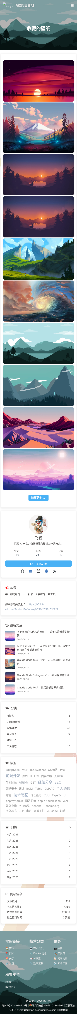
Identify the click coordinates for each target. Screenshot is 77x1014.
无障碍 (58, 776)
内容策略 (46, 776)
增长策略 (36, 795)
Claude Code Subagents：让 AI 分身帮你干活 (43, 675)
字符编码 (24, 806)
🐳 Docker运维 (38, 953)
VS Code (52, 811)
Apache (37, 806)
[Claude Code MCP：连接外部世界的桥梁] (10, 689)
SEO (57, 782)
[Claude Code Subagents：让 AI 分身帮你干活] (10, 677)
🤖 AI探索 (35, 958)
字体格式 (11, 811)
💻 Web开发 (37, 948)
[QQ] (46, 571)
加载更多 (36, 497)
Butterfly (10, 986)
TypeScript (59, 795)
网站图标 (30, 801)
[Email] (30, 571)
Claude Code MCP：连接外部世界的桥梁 (40, 687)
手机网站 (11, 782)
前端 (62, 811)
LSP (21, 811)
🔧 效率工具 (36, 963)
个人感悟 (63, 788)
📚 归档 (9, 953)
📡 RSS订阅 (60, 963)
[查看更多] (70, 827)
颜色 (25, 776)
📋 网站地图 (61, 958)
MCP (25, 770)
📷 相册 (58, 948)
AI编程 (23, 782)
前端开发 (13, 776)
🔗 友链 (9, 963)
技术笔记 (20, 795)
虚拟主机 (39, 811)
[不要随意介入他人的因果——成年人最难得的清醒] (10, 636)
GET (33, 782)
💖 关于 (9, 958)
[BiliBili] (38, 571)
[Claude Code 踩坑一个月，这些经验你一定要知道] (10, 664)
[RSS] (54, 571)
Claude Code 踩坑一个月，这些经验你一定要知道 (44, 661)
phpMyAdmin (14, 801)
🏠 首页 (9, 948)
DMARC (49, 788)
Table (38, 788)
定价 (62, 770)
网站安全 (11, 788)
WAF (66, 801)
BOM (29, 788)
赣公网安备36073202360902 (47, 1005)
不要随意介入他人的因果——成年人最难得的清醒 (43, 633)
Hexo (8, 981)
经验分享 (45, 782)
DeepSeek (13, 770)
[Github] (22, 571)
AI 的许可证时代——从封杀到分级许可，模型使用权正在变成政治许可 (43, 647)
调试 (21, 788)
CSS (47, 795)
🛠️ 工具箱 (59, 953)
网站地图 (63, 1010)
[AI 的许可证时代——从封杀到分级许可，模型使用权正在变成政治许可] (10, 650)
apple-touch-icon (49, 801)
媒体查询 (11, 806)
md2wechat (38, 770)
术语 (29, 811)
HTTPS (34, 776)
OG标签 (52, 770)
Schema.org (51, 806)
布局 (8, 795)
